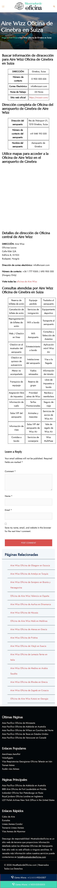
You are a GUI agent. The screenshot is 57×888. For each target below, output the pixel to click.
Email (8, 510)
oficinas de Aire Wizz (27, 281)
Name (8, 496)
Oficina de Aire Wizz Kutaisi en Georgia (29, 698)
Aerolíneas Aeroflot (11, 754)
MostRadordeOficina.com (24, 865)
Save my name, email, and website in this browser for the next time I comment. (28, 529)
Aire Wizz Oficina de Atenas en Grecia (28, 629)
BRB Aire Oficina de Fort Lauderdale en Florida (24, 789)
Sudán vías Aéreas (10, 768)
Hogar (4, 37)
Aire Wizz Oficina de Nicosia (24, 612)
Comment (10, 471)
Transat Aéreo (8, 765)
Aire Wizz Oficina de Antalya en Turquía (29, 573)
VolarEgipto (7, 757)
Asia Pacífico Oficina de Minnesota (18, 722)
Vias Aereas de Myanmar (13, 831)
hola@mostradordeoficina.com (31, 857)
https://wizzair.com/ (38, 97)
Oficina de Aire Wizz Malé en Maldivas (28, 621)
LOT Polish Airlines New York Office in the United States (28, 800)
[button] (54, 6)
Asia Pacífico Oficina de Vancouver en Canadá (24, 737)
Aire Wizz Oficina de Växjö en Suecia (28, 646)
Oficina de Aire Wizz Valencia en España (29, 596)
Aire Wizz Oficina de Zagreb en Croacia (29, 690)
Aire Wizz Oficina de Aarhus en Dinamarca (30, 604)
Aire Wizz (13, 37)
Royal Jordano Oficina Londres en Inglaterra (22, 796)
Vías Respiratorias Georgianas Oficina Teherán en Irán (27, 761)
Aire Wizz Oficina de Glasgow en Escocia (30, 565)
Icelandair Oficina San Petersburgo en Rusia (22, 792)
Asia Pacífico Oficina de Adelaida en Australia (24, 726)
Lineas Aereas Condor (12, 824)
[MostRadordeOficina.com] (28, 6)
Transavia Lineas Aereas (13, 827)
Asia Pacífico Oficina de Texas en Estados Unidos (25, 734)
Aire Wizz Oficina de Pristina (24, 637)
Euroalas (6, 820)
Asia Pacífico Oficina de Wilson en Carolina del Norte (27, 730)
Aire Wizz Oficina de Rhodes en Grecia (29, 682)
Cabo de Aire (8, 816)
